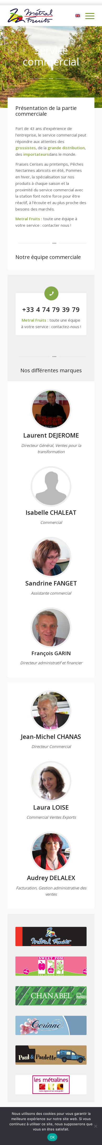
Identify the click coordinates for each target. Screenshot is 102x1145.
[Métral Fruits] (42, 15)
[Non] (95, 1126)
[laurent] (51, 409)
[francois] (51, 627)
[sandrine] (51, 557)
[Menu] (87, 15)
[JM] (51, 710)
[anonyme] (51, 486)
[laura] (51, 781)
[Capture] (51, 851)
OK (52, 1137)
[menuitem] (87, 15)
